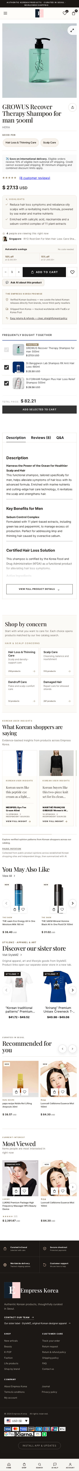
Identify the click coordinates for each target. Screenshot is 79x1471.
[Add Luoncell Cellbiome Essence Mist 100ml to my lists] (63, 1092)
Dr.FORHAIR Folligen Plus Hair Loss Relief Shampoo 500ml (50, 381)
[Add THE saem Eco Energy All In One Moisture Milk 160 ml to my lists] (23, 909)
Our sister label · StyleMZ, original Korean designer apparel (35, 1323)
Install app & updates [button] (39, 1445)
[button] (14, 909)
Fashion (8, 1357)
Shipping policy (50, 1357)
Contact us (48, 1368)
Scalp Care (49, 142)
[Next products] (72, 1049)
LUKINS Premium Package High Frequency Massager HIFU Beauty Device (19, 1205)
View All (7, 875)
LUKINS (6, 1199)
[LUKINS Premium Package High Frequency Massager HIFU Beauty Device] (20, 1178)
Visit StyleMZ (12, 954)
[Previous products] (62, 1049)
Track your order (51, 1340)
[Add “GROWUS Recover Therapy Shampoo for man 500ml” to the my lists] (72, 272)
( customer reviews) (34, 178)
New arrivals (11, 1340)
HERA (6, 127)
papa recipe (8, 1100)
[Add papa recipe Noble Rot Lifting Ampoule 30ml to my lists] (24, 1092)
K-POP (8, 1352)
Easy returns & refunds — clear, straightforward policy (38, 318)
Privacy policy (49, 1391)
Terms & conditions (14, 1391)
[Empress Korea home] (39, 13)
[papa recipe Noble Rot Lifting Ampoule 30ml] (20, 1079)
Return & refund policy (54, 1352)
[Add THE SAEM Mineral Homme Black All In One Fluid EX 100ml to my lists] (62, 909)
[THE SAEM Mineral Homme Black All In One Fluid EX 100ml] (58, 898)
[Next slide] (73, 990)
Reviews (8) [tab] (41, 438)
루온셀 (43, 1100)
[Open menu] (5, 13)
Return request (50, 1346)
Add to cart (47, 272)
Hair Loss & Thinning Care (21, 142)
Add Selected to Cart (39, 409)
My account (10, 1397)
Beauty (8, 1346)
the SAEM (7, 917)
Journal (46, 1386)
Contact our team (17, 1317)
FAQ (44, 1363)
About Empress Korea (15, 1386)
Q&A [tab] (60, 438)
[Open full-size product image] (72, 30)
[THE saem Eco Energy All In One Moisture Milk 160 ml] (19, 898)
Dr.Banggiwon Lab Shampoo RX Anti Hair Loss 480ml (50, 365)
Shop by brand (12, 1368)
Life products (11, 1363)
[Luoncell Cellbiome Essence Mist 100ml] (58, 1079)
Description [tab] (16, 438)
